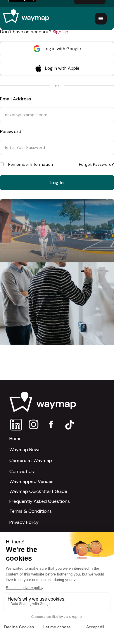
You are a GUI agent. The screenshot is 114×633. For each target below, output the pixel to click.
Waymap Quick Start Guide (38, 491)
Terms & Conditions (30, 511)
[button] (101, 19)
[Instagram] (33, 424)
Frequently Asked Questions (39, 501)
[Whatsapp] (16, 424)
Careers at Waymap (30, 460)
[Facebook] (51, 424)
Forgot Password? (96, 164)
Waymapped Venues (31, 481)
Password (10, 131)
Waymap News (25, 450)
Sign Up (60, 32)
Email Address (15, 99)
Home (15, 438)
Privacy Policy (24, 522)
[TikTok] (69, 424)
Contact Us (21, 471)
